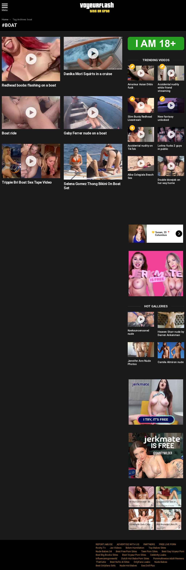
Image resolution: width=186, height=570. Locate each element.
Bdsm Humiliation (135, 547)
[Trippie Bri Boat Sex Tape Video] (31, 161)
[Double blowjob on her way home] (171, 166)
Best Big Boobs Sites (107, 554)
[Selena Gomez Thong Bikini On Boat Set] (93, 162)
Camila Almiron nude (170, 362)
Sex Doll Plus (148, 565)
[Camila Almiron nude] (171, 350)
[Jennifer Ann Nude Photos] (141, 349)
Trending (132, 66)
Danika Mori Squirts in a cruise (88, 74)
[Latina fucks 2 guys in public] (171, 134)
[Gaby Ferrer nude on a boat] (93, 112)
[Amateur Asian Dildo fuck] (141, 73)
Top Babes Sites (157, 547)
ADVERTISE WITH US (128, 544)
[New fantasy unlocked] (171, 105)
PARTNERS (149, 544)
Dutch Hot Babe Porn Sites (135, 558)
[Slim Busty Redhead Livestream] (141, 105)
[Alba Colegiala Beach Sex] (141, 163)
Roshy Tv (101, 547)
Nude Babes (160, 562)
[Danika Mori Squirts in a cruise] (93, 53)
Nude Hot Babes (128, 565)
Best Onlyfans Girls (106, 565)
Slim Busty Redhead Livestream (140, 118)
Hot (132, 99)
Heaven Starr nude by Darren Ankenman (171, 333)
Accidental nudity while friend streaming (168, 88)
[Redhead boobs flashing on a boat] (31, 59)
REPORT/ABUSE (104, 544)
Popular (132, 128)
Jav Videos (116, 547)
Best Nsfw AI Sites (120, 562)
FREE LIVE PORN (167, 544)
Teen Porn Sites (149, 551)
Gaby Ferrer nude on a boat (85, 133)
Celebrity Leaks (158, 554)
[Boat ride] (31, 112)
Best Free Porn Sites (126, 551)
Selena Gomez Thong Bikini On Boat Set (92, 186)
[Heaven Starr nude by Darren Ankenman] (171, 320)
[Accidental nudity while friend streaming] (171, 73)
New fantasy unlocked (165, 118)
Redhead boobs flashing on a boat (29, 85)
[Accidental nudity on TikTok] (141, 134)
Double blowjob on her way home (169, 181)
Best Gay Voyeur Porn (173, 551)
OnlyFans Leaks (142, 562)
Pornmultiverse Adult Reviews (168, 558)
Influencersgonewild (106, 558)
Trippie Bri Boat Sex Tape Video (27, 182)
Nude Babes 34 (104, 551)
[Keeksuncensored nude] (141, 319)
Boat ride (9, 133)
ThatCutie (101, 562)
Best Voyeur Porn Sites (134, 554)
